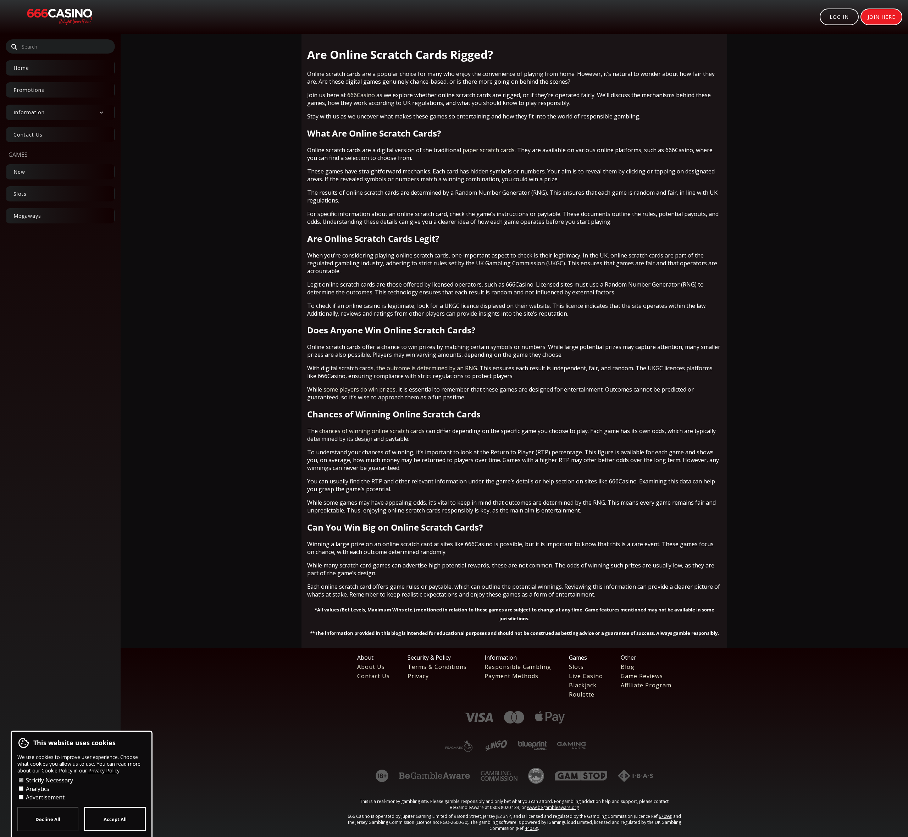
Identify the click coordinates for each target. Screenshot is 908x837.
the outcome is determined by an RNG (426, 368)
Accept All (115, 819)
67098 (665, 816)
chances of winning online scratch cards (372, 431)
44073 (531, 828)
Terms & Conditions (437, 667)
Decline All (47, 819)
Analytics (36, 789)
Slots (20, 193)
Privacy (418, 676)
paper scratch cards (489, 150)
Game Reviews (642, 676)
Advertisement (44, 797)
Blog (628, 667)
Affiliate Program (646, 685)
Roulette (581, 694)
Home (21, 68)
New (19, 171)
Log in (839, 16)
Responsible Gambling (518, 667)
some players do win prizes (359, 389)
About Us (371, 667)
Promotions (28, 90)
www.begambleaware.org (553, 807)
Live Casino (586, 676)
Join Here (881, 16)
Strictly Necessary (48, 780)
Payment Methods (511, 676)
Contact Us (28, 134)
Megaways (27, 215)
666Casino (361, 95)
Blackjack (583, 685)
